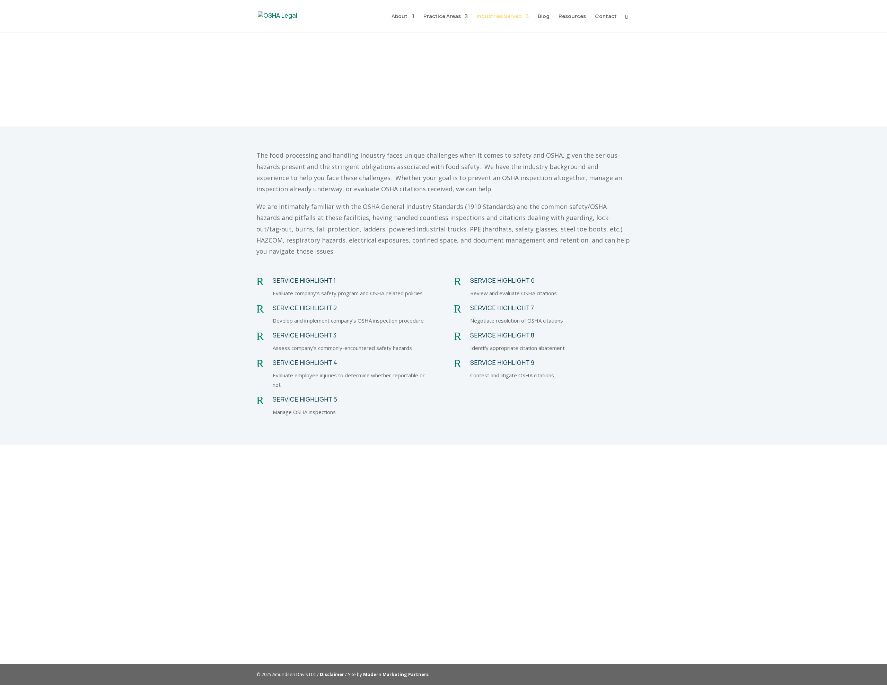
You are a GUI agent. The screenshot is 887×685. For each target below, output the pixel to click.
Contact (606, 17)
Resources (572, 17)
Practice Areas (442, 17)
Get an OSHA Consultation (721, 77)
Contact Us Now (485, 625)
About (399, 17)
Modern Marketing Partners (396, 674)
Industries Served (499, 17)
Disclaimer (332, 674)
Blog (544, 17)
